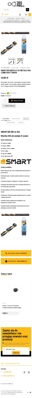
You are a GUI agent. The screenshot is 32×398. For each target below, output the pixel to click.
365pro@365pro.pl (22, 261)
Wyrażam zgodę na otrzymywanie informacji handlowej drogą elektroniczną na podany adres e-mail (17, 344)
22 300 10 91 (8, 372)
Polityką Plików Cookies (4, 392)
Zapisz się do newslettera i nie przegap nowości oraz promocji (15, 335)
